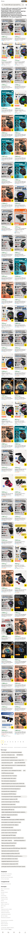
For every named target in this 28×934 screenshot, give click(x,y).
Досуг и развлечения (5, 888)
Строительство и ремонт (6, 914)
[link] (11, 752)
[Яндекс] (10, 929)
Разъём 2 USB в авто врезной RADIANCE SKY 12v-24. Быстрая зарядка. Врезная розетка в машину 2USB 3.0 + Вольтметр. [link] (20, 470)
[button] (26, 5)
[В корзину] (12, 33)
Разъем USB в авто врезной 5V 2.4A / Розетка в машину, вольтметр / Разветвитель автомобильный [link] (7, 732)
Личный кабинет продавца (6, 873)
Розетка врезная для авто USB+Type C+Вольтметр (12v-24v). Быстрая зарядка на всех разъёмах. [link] (20, 205)
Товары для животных (5, 912)
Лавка (8, 932)
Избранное (14, 932)
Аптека (2, 900)
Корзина (19, 932)
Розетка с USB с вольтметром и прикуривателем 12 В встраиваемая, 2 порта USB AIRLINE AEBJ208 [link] (20, 229)
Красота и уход (4, 902)
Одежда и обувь (4, 897)
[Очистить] (22, 4)
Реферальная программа (6, 883)
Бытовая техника (4, 892)
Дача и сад (3, 905)
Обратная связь (4, 922)
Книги (2, 907)
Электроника (3, 895)
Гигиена (2, 893)
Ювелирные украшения (5, 917)
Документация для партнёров (7, 877)
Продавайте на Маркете (6, 875)
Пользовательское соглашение (7, 920)
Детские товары (4, 915)
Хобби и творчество (5, 904)
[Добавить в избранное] (12, 20)
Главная (3, 932)
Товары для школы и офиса (6, 909)
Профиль (25, 932)
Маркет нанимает (4, 923)
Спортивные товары (5, 910)
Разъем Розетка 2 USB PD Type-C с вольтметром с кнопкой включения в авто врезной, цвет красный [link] (20, 62)
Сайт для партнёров (5, 878)
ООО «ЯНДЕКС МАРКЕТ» (9, 927)
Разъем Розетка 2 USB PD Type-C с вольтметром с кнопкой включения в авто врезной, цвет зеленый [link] (7, 62)
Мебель (2, 890)
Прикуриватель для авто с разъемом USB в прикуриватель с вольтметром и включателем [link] (20, 494)
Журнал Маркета (4, 925)
